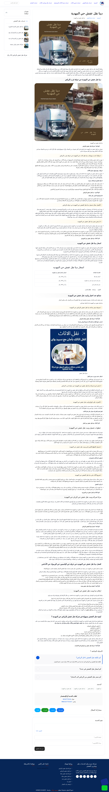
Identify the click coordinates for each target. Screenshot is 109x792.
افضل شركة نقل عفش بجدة (88, 586)
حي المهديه (98, 688)
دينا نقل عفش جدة (66, 779)
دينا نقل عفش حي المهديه (79, 688)
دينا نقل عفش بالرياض (88, 192)
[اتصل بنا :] (105, 782)
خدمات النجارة (33, 3)
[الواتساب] (105, 788)
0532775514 (67, 699)
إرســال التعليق (39, 748)
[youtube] (88, 776)
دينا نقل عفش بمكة (66, 776)
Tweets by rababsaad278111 (42, 768)
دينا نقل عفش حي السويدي (87, 238)
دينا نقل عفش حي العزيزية (88, 492)
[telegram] (80, 776)
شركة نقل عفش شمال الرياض (87, 318)
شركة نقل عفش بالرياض (89, 146)
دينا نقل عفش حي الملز (88, 423)
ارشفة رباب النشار (66, 784)
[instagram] (77, 776)
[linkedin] (84, 776)
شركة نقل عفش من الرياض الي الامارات (85, 645)
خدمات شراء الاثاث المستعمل (61, 3)
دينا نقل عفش (89, 610)
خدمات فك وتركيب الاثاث (45, 3)
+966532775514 (67, 701)
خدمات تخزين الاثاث (75, 3)
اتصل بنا (69, 781)
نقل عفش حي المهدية (66, 688)
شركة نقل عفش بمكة (65, 773)
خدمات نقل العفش (87, 3)
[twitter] (91, 776)
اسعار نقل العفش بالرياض (88, 526)
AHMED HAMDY (41, 790)
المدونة (95, 3)
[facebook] (95, 776)
